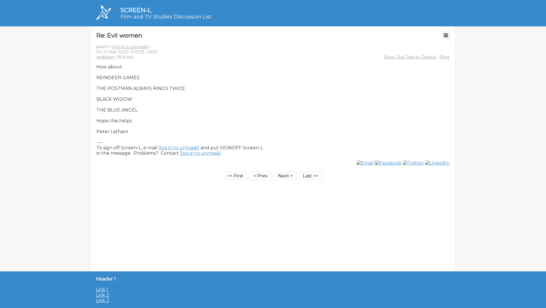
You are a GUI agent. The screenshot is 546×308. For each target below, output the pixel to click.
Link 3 (102, 300)
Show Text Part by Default (410, 57)
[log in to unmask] (130, 46)
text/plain (105, 57)
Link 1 (102, 289)
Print (445, 57)
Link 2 (102, 295)
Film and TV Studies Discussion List (166, 17)
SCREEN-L (136, 10)
